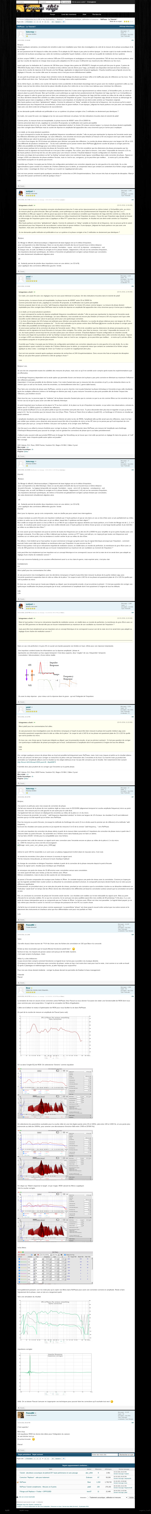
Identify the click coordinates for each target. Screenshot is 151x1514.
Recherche (96, 14)
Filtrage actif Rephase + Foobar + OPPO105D (35, 1491)
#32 (133, 199)
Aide (84, 14)
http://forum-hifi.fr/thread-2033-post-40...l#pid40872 (36, 762)
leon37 (89, 1491)
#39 (133, 996)
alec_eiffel (89, 1473)
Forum (52, 14)
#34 (133, 470)
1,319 (98, 1482)
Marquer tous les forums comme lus (29, 1504)
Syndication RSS (84, 1506)
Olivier (62, 612)
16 (52, 22)
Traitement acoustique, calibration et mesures (81, 19)
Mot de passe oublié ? (79, 2)
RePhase (23, 1482)
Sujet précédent (24, 1454)
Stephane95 (127, 1478)
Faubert (126, 1473)
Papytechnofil (128, 1487)
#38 (133, 934)
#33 (133, 286)
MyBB (7, 1510)
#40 (133, 1422)
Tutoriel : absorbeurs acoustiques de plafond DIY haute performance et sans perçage (49, 1473)
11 (98, 1491)
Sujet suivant (37, 1454)
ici (28, 447)
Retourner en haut (56, 1506)
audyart (29, 191)
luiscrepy (30, 32)
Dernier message (119, 1473)
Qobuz (26, 451)
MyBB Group (24, 1510)
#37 (133, 797)
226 (98, 1487)
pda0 (28, 277)
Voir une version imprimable (27, 1497)
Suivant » (58, 22)
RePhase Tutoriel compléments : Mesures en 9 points (38, 1487)
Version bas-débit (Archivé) (70, 1506)
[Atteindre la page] (63, 22)
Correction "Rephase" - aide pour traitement (34, 1477)
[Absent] (32, 988)
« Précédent (28, 22)
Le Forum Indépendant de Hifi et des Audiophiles (36, 1506)
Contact (19, 1506)
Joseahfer (148, 1510)
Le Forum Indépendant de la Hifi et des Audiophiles (36, 19)
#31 (133, 40)
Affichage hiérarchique (127, 26)
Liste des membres (68, 14)
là (32, 449)
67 (98, 1477)
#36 (133, 717)
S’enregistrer (91, 2)
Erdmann (89, 1477)
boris (125, 1483)
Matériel (60, 19)
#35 (133, 612)
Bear (28, 988)
